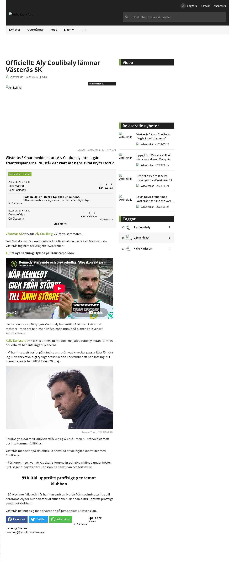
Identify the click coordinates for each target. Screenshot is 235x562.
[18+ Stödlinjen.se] (106, 214)
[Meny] (83, 30)
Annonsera (220, 5)
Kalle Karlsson (15, 341)
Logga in (192, 5)
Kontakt (205, 5)
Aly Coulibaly (44, 234)
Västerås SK (14, 234)
